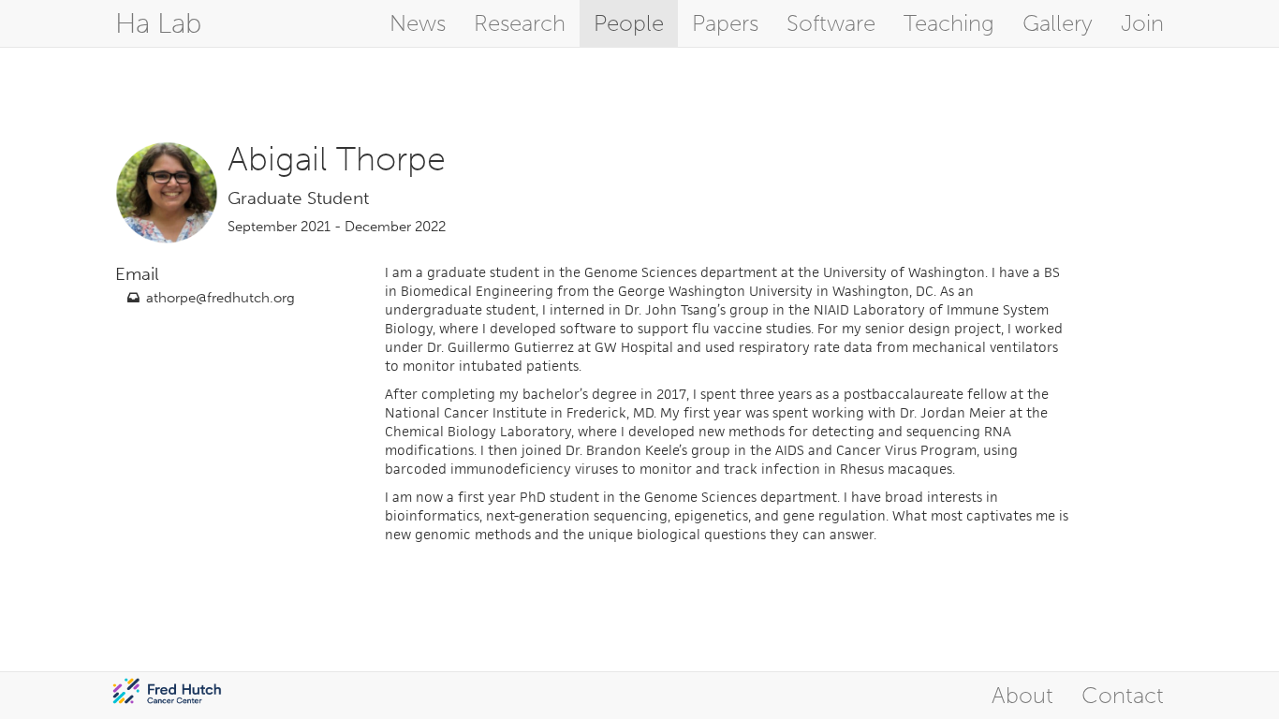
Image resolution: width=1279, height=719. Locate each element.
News (418, 23)
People (629, 23)
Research (520, 23)
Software (831, 23)
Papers (725, 23)
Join (1142, 23)
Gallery (1057, 23)
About (1022, 695)
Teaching (949, 23)
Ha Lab (158, 23)
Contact (1122, 695)
